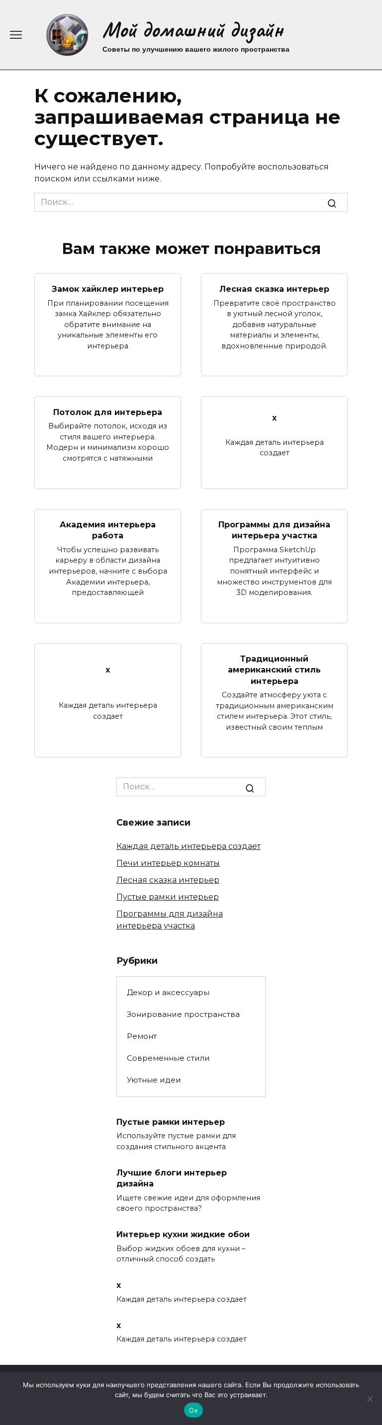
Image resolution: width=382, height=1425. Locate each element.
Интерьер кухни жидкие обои (183, 1234)
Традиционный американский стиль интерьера (274, 670)
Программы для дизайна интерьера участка (274, 530)
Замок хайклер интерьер (108, 289)
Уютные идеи (154, 1080)
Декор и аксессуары (168, 992)
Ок (193, 1410)
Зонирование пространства (183, 1014)
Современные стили (168, 1058)
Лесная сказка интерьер (274, 289)
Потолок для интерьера (107, 412)
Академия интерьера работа (108, 530)
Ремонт (142, 1036)
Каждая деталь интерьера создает (188, 846)
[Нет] (370, 1399)
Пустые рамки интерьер (167, 897)
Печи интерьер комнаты (168, 863)
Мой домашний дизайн (192, 29)
